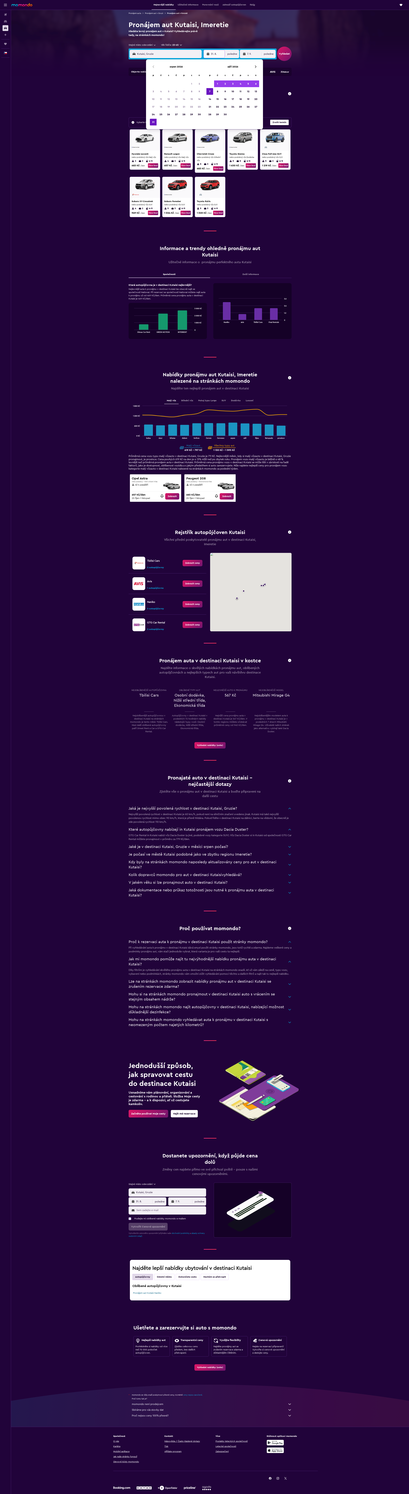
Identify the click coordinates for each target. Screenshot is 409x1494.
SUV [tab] (224, 400)
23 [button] (199, 106)
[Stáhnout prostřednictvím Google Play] (275, 1442)
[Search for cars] (5, 28)
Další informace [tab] (251, 274)
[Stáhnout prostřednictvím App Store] (275, 1450)
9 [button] (199, 91)
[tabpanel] (210, 314)
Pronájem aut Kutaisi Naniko (147, 1293)
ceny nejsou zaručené (192, 1395)
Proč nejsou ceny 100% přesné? (150, 1415)
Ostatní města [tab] (164, 1277)
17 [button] (153, 106)
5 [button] (168, 91)
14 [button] (184, 99)
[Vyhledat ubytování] (5, 21)
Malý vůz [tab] (171, 400)
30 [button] (199, 114)
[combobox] (142, 45)
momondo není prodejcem (147, 1404)
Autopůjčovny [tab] (142, 1277)
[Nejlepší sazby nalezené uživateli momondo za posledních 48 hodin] (290, 94)
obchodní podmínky (180, 1233)
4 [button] (161, 91)
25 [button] (160, 114)
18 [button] (161, 106)
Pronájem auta (135, 13)
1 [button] (191, 84)
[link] (172, 496)
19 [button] (168, 106)
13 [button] (176, 99)
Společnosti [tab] (169, 274)
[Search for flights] (5, 14)
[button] (5, 4)
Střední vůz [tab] (187, 400)
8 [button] (191, 91)
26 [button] (168, 114)
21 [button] (184, 106)
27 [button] (176, 114)
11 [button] (161, 99)
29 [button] (191, 114)
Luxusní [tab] (249, 400)
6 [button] (176, 91)
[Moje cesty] (5, 44)
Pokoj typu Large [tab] (207, 400)
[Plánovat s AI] (5, 35)
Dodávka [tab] (236, 400)
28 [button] (183, 114)
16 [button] (199, 99)
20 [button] (176, 106)
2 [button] (199, 84)
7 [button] (184, 91)
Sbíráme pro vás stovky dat (148, 1410)
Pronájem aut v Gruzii (154, 13)
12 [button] (168, 99)
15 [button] (191, 99)
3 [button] (153, 91)
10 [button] (153, 99)
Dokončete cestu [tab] (187, 1277)
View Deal (153, 165)
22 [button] (191, 106)
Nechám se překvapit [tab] (214, 1277)
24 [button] (153, 114)
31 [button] (153, 122)
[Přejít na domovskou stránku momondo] (22, 4)
